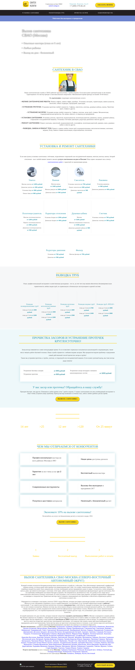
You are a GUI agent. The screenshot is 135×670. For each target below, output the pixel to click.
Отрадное (27, 634)
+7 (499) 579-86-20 (77, 6)
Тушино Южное (70, 648)
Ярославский (43, 635)
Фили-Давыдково (93, 644)
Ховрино (90, 630)
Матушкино (66, 646)
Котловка (102, 641)
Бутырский (53, 635)
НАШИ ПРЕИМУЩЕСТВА (105, 13)
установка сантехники (30, 13)
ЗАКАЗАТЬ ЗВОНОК (105, 5)
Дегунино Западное (40, 632)
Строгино (61, 648)
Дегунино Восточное (55, 632)
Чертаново (48, 641)
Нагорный (39, 639)
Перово (69, 628)
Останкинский (36, 634)
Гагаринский (31, 642)
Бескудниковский (69, 632)
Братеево (54, 637)
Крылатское (82, 644)
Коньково (110, 641)
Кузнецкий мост (90, 650)
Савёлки (97, 646)
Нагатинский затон (28, 639)
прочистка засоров (81, 13)
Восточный (91, 653)
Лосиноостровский (96, 634)
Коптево (83, 630)
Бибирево (60, 635)
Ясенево (56, 641)
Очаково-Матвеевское (40, 644)
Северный (99, 632)
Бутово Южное (42, 642)
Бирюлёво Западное (43, 637)
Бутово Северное (53, 642)
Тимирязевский (36, 630)
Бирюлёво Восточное (29, 637)
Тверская (84, 651)
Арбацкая (64, 650)
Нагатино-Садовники (106, 637)
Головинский (108, 630)
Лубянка (99, 650)
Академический (65, 642)
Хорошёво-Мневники (40, 646)
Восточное (93, 626)
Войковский (26, 630)
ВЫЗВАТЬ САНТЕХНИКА (67, 399)
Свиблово (92, 632)
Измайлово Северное (80, 626)
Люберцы (78, 653)
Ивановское (110, 626)
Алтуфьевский (80, 635)
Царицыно (86, 639)
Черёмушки (63, 641)
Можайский (67, 644)
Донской (71, 637)
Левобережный (75, 630)
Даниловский (62, 637)
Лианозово (107, 634)
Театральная (76, 651)
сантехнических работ (55, 162)
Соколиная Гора (89, 628)
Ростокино (107, 632)
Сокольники (100, 628)
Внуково (74, 642)
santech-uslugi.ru (54, 6)
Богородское (60, 626)
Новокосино (61, 628)
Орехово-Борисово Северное (53, 639)
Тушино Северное (83, 648)
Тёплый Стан (72, 641)
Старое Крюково (51, 648)
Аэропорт (85, 632)
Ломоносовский (93, 641)
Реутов (84, 653)
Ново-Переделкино (55, 644)
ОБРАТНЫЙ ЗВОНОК (105, 665)
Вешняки (108, 628)
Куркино (58, 646)
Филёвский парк (105, 644)
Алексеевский (91, 635)
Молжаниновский (63, 630)
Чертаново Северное (98, 639)
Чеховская (80, 650)
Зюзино (23, 642)
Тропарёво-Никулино (85, 642)
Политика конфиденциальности (56, 666)
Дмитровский (28, 632)
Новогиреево (52, 628)
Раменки (104, 642)
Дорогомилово (27, 646)
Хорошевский (98, 630)
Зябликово (78, 637)
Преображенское (78, 628)
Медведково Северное (49, 634)
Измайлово (101, 626)
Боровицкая (72, 650)
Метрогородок (42, 628)
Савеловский (51, 630)
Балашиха (70, 653)
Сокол (44, 630)
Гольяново (69, 626)
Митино (73, 646)
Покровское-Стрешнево (85, 646)
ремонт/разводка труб (56, 13)
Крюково (51, 646)
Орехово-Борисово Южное (73, 639)
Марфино (86, 634)
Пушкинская (67, 651)
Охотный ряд (107, 650)
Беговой (78, 632)
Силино (109, 646)
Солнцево (96, 642)
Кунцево (74, 644)
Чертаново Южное (37, 641)
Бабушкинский (70, 635)
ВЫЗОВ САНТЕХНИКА (67, 522)
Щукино (103, 646)
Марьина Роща (77, 634)
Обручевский (82, 641)
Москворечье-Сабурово (90, 637)
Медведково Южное (64, 634)
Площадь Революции (55, 651)
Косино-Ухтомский (29, 628)
